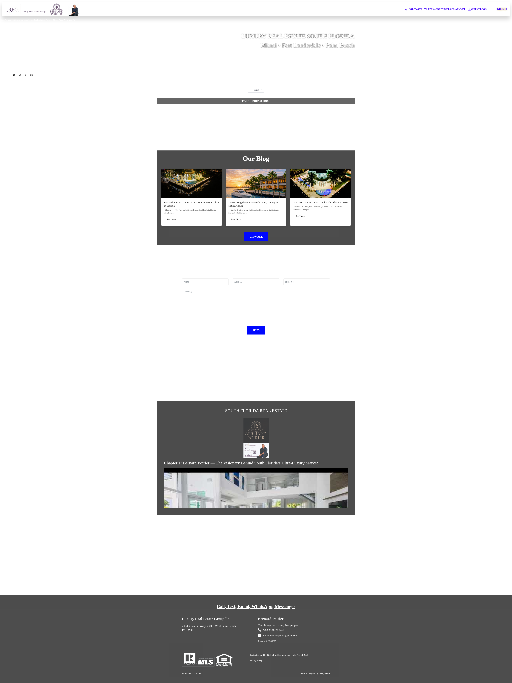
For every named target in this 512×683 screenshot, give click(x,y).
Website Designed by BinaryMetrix (315, 673)
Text (231, 606)
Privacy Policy (256, 660)
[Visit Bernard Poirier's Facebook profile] (8, 75)
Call (221, 606)
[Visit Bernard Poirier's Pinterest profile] (26, 75)
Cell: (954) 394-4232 (273, 629)
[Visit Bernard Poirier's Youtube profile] (31, 75)
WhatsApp (261, 606)
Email (243, 606)
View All (256, 236)
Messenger (285, 606)
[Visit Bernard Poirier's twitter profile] (14, 75)
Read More (171, 219)
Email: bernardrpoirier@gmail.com (280, 635)
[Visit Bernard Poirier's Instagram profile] (20, 75)
